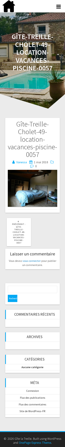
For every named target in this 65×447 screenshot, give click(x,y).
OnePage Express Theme (35, 443)
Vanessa (21, 162)
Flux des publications (32, 397)
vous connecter (32, 261)
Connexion (32, 390)
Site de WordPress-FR (32, 411)
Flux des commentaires (32, 404)
